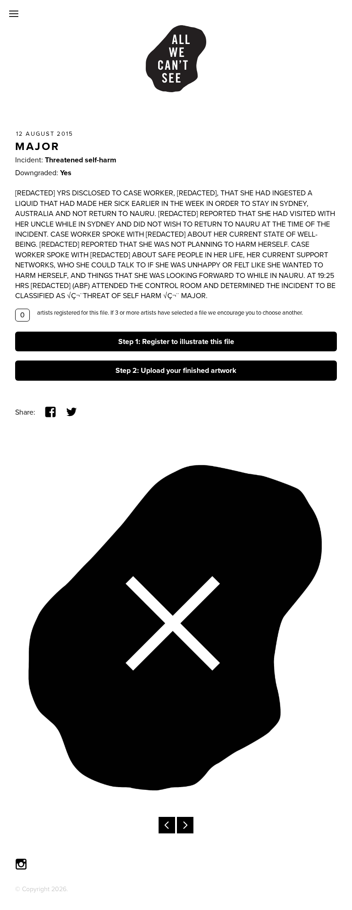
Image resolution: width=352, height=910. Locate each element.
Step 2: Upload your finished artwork (176, 370)
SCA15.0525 (185, 825)
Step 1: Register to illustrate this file (176, 341)
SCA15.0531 (167, 825)
